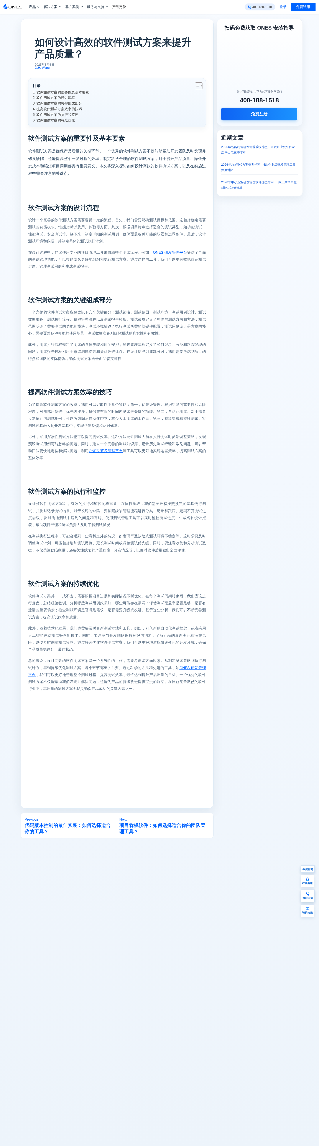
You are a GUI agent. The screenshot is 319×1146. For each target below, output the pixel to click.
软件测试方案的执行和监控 (57, 115)
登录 (283, 7)
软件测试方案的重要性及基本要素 (62, 92)
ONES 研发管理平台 (170, 252)
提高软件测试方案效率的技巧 (59, 109)
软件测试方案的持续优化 (55, 120)
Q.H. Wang (42, 67)
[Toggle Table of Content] (196, 86)
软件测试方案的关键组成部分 (59, 103)
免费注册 (259, 114)
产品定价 (119, 7)
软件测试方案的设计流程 (55, 98)
